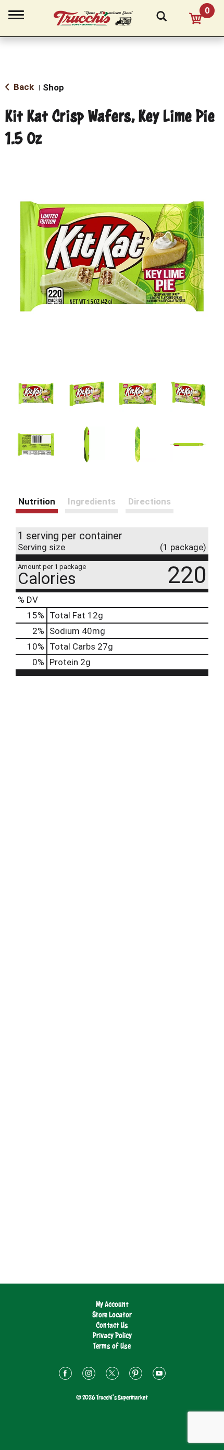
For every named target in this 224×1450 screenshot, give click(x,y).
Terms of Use (112, 1345)
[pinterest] (135, 1374)
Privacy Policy (112, 1335)
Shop (53, 87)
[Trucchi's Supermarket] (99, 16)
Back (22, 87)
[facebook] (65, 1374)
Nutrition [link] (36, 501)
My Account (112, 1304)
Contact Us (112, 1324)
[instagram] (88, 1374)
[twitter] (112, 1374)
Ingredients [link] (92, 501)
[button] (36, 393)
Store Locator (112, 1314)
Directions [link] (149, 501)
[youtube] (159, 1374)
